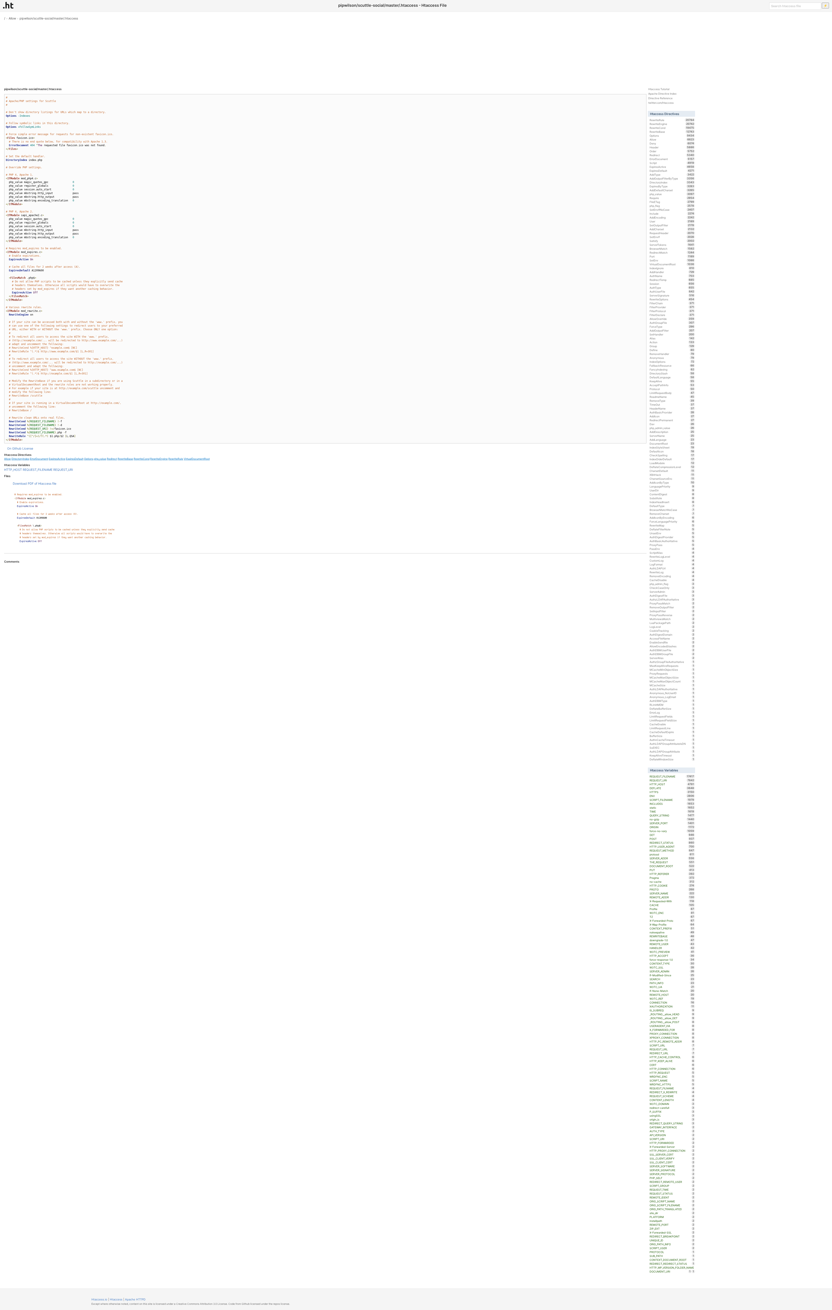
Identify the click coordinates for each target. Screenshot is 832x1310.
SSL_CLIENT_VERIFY (672, 1158)
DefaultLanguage (672, 377)
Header (672, 147)
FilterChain (672, 303)
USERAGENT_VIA (672, 1026)
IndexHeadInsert (672, 502)
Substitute (672, 498)
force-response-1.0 (672, 959)
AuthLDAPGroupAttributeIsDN (672, 743)
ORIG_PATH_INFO (672, 1244)
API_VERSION (672, 1135)
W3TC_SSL (672, 967)
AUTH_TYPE (672, 1131)
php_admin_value (672, 428)
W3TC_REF (672, 998)
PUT (672, 870)
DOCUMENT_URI (670, 1271)
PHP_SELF (672, 1178)
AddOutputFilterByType (672, 178)
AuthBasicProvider (672, 412)
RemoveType (672, 400)
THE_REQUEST (672, 862)
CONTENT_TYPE (672, 963)
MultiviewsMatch (672, 619)
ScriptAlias (672, 552)
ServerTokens (672, 244)
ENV (672, 796)
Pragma (672, 877)
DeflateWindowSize (672, 759)
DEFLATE (672, 788)
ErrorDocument (39, 458)
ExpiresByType (672, 186)
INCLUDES (672, 803)
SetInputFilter (672, 611)
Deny (672, 143)
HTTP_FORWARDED (672, 1143)
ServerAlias (672, 658)
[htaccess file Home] (8, 5)
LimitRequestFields (672, 716)
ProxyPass (672, 545)
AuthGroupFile (672, 322)
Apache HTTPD (135, 1299)
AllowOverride (672, 319)
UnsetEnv (672, 533)
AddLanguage (672, 439)
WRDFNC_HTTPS (672, 1084)
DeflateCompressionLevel (672, 467)
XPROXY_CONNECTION (672, 1037)
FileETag (672, 202)
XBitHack (672, 474)
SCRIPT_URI (672, 1139)
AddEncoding (672, 217)
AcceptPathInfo (672, 385)
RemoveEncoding (672, 576)
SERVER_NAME (672, 893)
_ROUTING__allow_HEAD (672, 1014)
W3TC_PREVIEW (672, 952)
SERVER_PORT (672, 823)
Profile (672, 909)
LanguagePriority (672, 486)
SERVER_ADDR (672, 858)
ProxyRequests (672, 673)
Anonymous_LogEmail (672, 697)
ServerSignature (672, 295)
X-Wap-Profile (672, 924)
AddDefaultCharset (672, 190)
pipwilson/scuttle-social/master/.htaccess (49, 18)
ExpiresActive (57, 458)
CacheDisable (672, 580)
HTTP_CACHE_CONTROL (672, 1057)
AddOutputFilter (672, 330)
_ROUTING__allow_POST (672, 1022)
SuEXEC (672, 747)
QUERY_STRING (672, 815)
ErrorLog (672, 712)
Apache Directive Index (662, 93)
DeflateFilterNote (672, 529)
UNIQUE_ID (672, 1240)
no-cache (672, 881)
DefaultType (672, 506)
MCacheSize (672, 685)
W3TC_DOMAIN (672, 1104)
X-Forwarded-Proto (672, 920)
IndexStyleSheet (672, 447)
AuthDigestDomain (672, 634)
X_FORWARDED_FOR (672, 1029)
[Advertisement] (416, 52)
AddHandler (672, 272)
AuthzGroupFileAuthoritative (672, 662)
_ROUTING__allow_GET (672, 1018)
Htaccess (116, 1299)
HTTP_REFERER (672, 874)
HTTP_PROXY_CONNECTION (672, 1150)
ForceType (672, 326)
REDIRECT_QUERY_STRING (672, 1123)
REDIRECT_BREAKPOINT (672, 1236)
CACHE (672, 905)
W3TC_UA (672, 987)
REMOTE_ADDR (672, 897)
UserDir (672, 490)
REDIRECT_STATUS (672, 842)
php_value (100, 458)
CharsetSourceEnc (672, 478)
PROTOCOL (672, 1252)
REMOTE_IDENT (672, 1197)
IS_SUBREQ (672, 1010)
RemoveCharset (672, 513)
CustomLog (672, 560)
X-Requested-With (672, 901)
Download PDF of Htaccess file (34, 483)
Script (672, 163)
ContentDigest (672, 494)
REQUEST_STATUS (672, 1193)
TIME (672, 811)
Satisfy (672, 241)
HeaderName (672, 408)
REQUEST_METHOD (672, 850)
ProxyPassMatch (672, 603)
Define (672, 350)
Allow (12, 18)
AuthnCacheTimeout (672, 740)
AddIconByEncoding (672, 517)
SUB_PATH (672, 1256)
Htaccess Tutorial (659, 89)
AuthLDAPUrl (672, 568)
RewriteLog (672, 572)
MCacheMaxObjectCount (672, 681)
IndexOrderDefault (672, 459)
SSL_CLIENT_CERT (672, 1162)
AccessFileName (672, 638)
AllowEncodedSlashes (672, 646)
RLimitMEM (672, 704)
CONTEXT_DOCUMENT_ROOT (672, 1259)
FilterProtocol (672, 311)
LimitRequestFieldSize (672, 720)
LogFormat (672, 564)
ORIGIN (672, 827)
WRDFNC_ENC (672, 1076)
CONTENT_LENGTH (672, 1100)
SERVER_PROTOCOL (672, 1174)
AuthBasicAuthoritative (672, 541)
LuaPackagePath (672, 623)
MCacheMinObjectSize (672, 669)
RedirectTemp (672, 280)
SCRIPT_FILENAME (672, 800)
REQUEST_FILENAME (37, 469)
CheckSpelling (672, 455)
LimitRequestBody (672, 393)
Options (88, 458)
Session (672, 283)
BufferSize (672, 736)
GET (672, 835)
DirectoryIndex (20, 458)
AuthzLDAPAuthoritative (672, 599)
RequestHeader (672, 233)
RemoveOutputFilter (672, 607)
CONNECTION (672, 1002)
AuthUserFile (672, 291)
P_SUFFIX (672, 1111)
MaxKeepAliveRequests (672, 665)
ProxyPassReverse (672, 615)
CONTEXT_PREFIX (672, 928)
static (672, 807)
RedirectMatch (672, 252)
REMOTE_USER (672, 944)
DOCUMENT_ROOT (672, 866)
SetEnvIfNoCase (672, 209)
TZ (672, 916)
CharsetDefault (672, 471)
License (27, 448)
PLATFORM (672, 1217)
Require (672, 198)
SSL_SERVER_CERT (672, 1154)
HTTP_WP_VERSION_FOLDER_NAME (672, 1268)
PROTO (672, 889)
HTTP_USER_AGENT (672, 846)
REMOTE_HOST (672, 994)
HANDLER (672, 948)
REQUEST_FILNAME (672, 1088)
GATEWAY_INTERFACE (672, 1127)
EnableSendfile (672, 642)
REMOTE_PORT (672, 1224)
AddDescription (672, 432)
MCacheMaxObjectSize (672, 677)
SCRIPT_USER (672, 1248)
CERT (672, 1065)
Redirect (112, 458)
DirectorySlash (672, 373)
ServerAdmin (672, 591)
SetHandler (672, 334)
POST (672, 838)
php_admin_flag (672, 584)
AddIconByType (672, 482)
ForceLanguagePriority (672, 521)
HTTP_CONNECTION (672, 1068)
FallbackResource (672, 365)
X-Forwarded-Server (672, 1146)
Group (672, 346)
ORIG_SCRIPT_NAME (672, 1201)
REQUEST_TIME (672, 1189)
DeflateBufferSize (672, 708)
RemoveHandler (672, 354)
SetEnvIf (672, 237)
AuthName (672, 276)
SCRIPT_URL (672, 1045)
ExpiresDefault (74, 458)
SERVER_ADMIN (672, 971)
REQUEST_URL (672, 1049)
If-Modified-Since (672, 975)
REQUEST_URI (63, 469)
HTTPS (672, 792)
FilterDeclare (672, 315)
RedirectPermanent (672, 420)
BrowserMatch (672, 248)
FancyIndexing (672, 369)
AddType (672, 174)
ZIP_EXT (672, 1228)
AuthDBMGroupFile (672, 654)
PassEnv (672, 549)
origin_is (672, 1119)
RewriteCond (142, 458)
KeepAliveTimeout (672, 755)
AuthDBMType (672, 701)
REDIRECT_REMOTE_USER (672, 1182)
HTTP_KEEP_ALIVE (672, 1061)
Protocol (672, 389)
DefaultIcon (672, 451)
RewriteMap (672, 525)
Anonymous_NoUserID (672, 693)
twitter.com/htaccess (661, 102)
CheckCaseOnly (672, 587)
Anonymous (672, 357)
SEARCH (672, 979)
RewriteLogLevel (672, 556)
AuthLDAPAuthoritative (672, 689)
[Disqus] (325, 622)
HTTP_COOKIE (672, 885)
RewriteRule (175, 458)
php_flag (672, 205)
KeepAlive (672, 381)
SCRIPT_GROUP (672, 1185)
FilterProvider (672, 307)
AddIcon (672, 416)
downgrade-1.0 (672, 940)
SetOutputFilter (672, 225)
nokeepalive (672, 932)
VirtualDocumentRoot (197, 458)
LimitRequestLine (672, 728)
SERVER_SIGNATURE (672, 1170)
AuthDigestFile (672, 595)
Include (672, 213)
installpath (672, 1221)
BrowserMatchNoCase (672, 510)
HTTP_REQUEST (672, 1072)
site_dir (672, 1213)
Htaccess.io (99, 1299)
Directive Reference (660, 98)
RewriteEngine (159, 458)
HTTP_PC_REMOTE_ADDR (672, 1041)
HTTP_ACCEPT (672, 955)
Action (672, 342)
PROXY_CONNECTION (672, 1033)
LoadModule (672, 463)
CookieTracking (672, 630)
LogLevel (672, 626)
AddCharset (672, 229)
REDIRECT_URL (672, 1053)
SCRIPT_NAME (672, 1080)
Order (672, 151)
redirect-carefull (672, 1107)
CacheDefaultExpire (672, 732)
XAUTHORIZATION (672, 1006)
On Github (14, 448)
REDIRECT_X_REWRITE (672, 1092)
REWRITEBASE (672, 936)
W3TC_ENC (672, 913)
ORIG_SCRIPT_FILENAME (672, 1205)
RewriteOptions (672, 299)
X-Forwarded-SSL (672, 1232)
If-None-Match (672, 991)
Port (672, 256)
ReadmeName (672, 396)
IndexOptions (672, 361)
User (672, 221)
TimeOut (672, 404)
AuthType (672, 287)
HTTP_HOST (13, 469)
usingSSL (672, 1115)
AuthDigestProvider (672, 537)
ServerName (672, 435)
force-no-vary (672, 831)
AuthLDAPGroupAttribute (672, 751)
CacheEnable (672, 724)
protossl (672, 854)
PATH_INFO (672, 983)
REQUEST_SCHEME (672, 1096)
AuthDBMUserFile (672, 650)
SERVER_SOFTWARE (672, 1166)
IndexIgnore (672, 268)
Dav (672, 424)
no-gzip (672, 819)
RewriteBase (125, 458)
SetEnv (672, 260)
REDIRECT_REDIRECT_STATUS (672, 1263)
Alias (672, 338)
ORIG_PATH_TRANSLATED (672, 1209)
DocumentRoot (672, 443)
